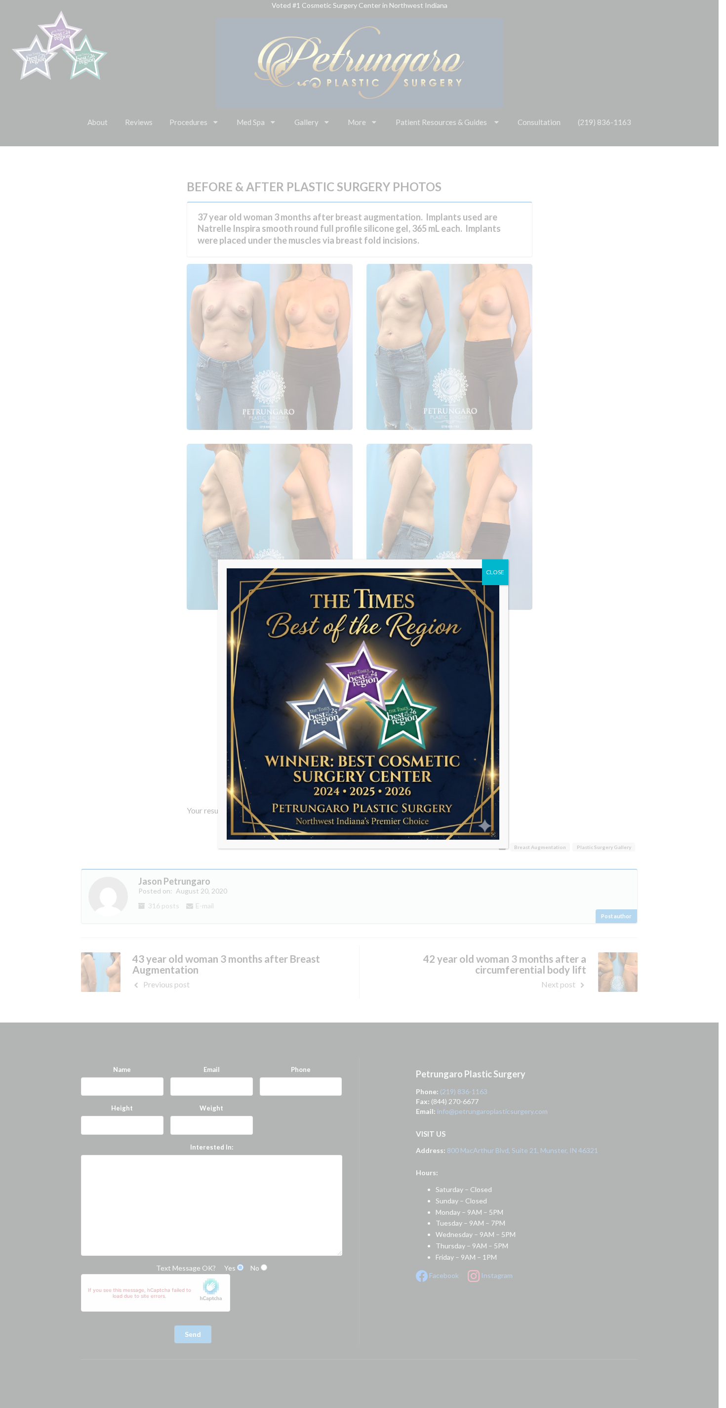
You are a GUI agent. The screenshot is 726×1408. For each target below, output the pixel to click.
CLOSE (495, 572)
